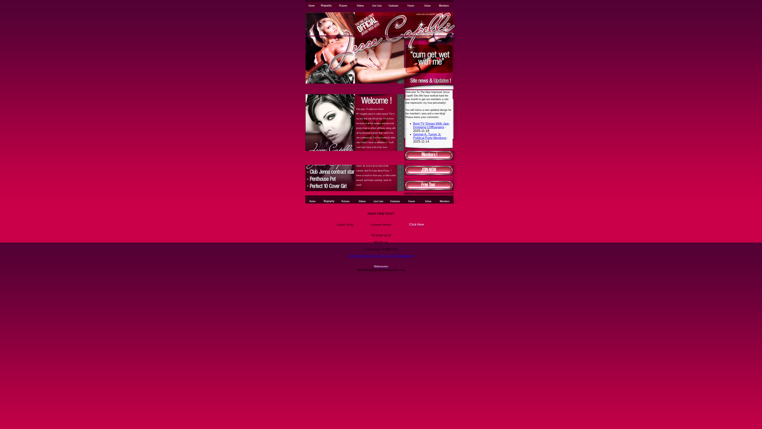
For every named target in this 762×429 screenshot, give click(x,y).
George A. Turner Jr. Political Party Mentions (429, 136)
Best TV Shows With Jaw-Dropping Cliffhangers (431, 125)
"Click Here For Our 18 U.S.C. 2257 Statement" (381, 256)
